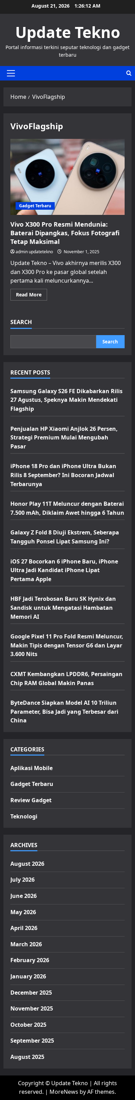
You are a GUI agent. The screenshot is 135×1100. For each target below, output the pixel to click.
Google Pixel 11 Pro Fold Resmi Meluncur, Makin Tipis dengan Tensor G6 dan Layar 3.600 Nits (66, 645)
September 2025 (32, 1040)
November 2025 (31, 1008)
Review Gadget (31, 800)
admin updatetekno (34, 252)
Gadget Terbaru (35, 206)
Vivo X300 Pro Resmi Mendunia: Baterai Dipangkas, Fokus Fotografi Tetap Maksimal (67, 177)
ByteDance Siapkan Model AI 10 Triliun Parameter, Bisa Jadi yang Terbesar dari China (64, 711)
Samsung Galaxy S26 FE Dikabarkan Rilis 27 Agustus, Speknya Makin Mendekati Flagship (66, 400)
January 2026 (28, 976)
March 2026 (26, 944)
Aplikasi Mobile (31, 768)
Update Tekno (67, 32)
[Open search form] (129, 73)
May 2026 (23, 912)
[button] (10, 73)
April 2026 (23, 928)
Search (21, 322)
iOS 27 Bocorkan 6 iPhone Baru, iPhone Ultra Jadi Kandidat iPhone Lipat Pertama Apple (64, 570)
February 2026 (29, 960)
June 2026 (23, 896)
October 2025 (28, 1024)
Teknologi (23, 816)
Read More (31, 296)
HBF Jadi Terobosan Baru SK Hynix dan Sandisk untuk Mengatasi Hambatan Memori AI (63, 607)
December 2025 (31, 992)
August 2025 (27, 1057)
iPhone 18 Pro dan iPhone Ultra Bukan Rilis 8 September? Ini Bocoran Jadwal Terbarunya (63, 474)
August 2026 (27, 863)
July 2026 (22, 879)
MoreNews (64, 1092)
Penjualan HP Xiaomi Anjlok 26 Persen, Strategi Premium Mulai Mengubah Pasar (64, 437)
